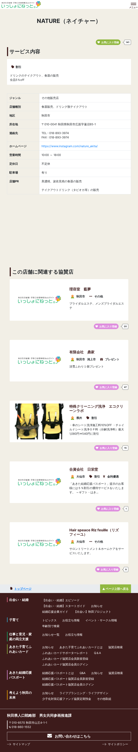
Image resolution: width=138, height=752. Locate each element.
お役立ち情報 (71, 620)
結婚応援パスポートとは (58, 673)
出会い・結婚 (19, 600)
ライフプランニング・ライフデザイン (83, 693)
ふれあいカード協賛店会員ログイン (65, 664)
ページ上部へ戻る (117, 588)
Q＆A (97, 653)
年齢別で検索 (50, 626)
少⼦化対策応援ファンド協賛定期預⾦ (66, 699)
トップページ (22, 588)
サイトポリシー (118, 744)
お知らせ (97, 606)
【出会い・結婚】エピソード (61, 600)
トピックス (49, 620)
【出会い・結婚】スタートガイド (63, 606)
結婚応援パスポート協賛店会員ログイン (68, 684)
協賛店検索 (115, 647)
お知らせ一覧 (50, 634)
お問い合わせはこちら (73, 736)
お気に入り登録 (110, 42)
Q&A (83, 673)
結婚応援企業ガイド (55, 611)
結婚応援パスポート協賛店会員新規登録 (68, 678)
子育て (14, 620)
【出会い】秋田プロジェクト (92, 611)
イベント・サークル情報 (101, 620)
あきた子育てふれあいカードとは (81, 647)
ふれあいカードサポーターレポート (65, 653)
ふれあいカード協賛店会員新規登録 (65, 658)
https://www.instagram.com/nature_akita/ (70, 146)
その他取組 (104, 699)
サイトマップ (21, 744)
